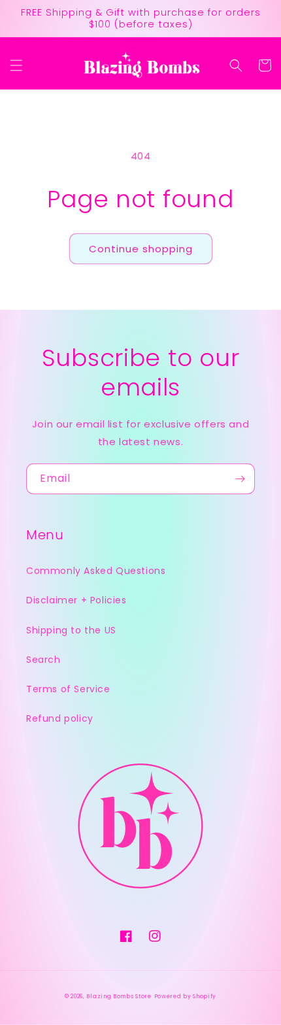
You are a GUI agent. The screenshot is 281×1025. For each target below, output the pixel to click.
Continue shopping (141, 249)
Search (43, 659)
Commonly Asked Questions (95, 570)
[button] (16, 65)
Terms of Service (68, 689)
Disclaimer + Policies (76, 600)
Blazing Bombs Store (118, 996)
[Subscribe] (239, 478)
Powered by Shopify (185, 996)
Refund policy (59, 718)
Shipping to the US (71, 630)
